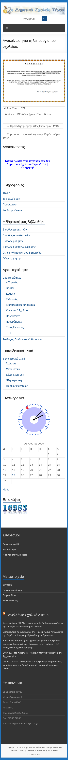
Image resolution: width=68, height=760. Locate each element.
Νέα (49, 114)
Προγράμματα (14, 321)
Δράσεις (11, 293)
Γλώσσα (11, 363)
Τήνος (6, 192)
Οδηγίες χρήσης (12, 258)
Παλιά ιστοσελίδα (11, 544)
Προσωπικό (10, 204)
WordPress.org (10, 600)
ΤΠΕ (8, 332)
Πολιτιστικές (13, 315)
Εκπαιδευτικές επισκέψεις (20, 304)
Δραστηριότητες (12, 277)
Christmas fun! (34, 754)
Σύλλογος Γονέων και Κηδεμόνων (22, 339)
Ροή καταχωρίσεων (12, 589)
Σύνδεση (7, 584)
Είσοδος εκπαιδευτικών (16, 235)
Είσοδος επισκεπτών (15, 229)
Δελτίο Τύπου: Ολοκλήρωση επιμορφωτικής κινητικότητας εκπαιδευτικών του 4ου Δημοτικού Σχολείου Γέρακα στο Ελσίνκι (32, 665)
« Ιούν (6, 489)
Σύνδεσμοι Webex (13, 210)
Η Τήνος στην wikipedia (15, 554)
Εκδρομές (11, 299)
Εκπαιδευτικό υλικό (14, 358)
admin (10, 114)
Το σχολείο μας (11, 198)
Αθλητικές (11, 282)
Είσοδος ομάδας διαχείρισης (19, 246)
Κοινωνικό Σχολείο (17, 310)
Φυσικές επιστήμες (17, 385)
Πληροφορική (14, 380)
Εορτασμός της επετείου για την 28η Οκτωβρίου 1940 (32, 136)
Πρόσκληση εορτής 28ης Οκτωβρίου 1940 (33, 126)
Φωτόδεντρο (9, 549)
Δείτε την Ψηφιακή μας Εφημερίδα (22, 252)
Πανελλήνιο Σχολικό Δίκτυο (27, 615)
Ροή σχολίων (9, 595)
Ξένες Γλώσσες (15, 327)
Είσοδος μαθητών (13, 241)
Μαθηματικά (13, 369)
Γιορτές (10, 287)
